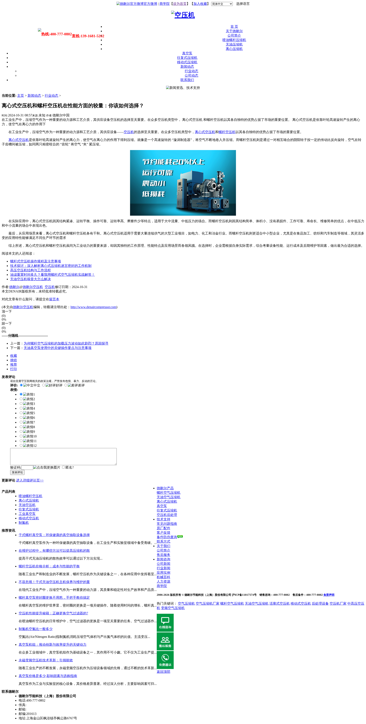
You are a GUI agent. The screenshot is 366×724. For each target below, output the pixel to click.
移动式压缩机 (187, 62)
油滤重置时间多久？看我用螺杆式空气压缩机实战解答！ (52, 274)
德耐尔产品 (165, 488)
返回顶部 (163, 671)
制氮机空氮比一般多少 (36, 629)
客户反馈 (163, 532)
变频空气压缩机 (173, 608)
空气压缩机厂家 (207, 603)
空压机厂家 (338, 603)
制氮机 (24, 522)
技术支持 (163, 519)
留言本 (54, 299)
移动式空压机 (29, 518)
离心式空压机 (205, 132)
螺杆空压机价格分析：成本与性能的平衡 (49, 566)
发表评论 (17, 472)
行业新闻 (163, 568)
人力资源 (163, 581)
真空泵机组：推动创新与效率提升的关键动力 (52, 644)
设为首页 (180, 4)
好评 (59, 385)
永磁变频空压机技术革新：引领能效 (46, 660)
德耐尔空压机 (33, 287)
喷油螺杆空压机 (30, 496)
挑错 (13, 360)
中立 (36, 385)
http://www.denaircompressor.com (93, 307)
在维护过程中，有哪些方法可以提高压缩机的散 (54, 550)
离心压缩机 (234, 49)
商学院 (164, 4)
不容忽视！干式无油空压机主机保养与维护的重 (54, 582)
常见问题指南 (167, 523)
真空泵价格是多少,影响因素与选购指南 (48, 676)
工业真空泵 (27, 514)
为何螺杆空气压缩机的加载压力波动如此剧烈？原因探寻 (66, 343)
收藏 (13, 355)
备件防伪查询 (167, 537)
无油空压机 (27, 505)
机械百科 (163, 577)
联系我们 (187, 80)
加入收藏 (200, 4)
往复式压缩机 (187, 57)
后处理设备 (320, 603)
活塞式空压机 (279, 603)
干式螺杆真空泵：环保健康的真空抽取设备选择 (54, 535)
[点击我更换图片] (46, 467)
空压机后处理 (167, 515)
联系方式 (163, 541)
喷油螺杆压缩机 (234, 40)
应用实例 (163, 572)
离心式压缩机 (29, 500)
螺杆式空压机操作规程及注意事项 (35, 261)
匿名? (69, 467)
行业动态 (191, 71)
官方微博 (150, 4)
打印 (13, 369)
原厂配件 (163, 528)
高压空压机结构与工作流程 (30, 270)
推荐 (13, 364)
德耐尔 (14, 287)
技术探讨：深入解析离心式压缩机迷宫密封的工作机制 (51, 266)
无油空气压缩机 (168, 497)
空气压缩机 (186, 603)
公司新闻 (163, 563)
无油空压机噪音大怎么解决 (30, 279)
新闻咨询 (163, 559)
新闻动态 (187, 66)
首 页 (234, 26)
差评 (81, 385)
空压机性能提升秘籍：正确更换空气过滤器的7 (53, 613)
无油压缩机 (234, 44)
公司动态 (191, 75)
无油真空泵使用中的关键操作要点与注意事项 (58, 348)
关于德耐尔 (234, 31)
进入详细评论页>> (30, 480)
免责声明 (328, 594)
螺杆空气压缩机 (168, 492)
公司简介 (234, 35)
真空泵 (187, 53)
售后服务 (163, 555)
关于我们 (163, 546)
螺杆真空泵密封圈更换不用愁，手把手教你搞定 (54, 597)
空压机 (50, 287)
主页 (20, 95)
